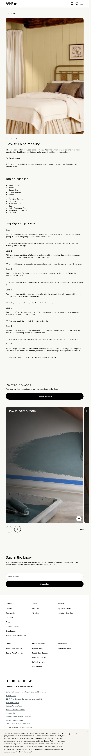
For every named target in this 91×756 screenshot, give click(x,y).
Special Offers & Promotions (16, 635)
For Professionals (64, 648)
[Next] (17, 529)
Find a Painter (37, 666)
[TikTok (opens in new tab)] (30, 681)
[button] (76, 734)
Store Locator (11, 631)
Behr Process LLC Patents (15, 709)
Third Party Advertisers (14, 720)
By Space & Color (64, 608)
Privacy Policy (49, 564)
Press (8, 622)
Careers (9, 608)
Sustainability (10, 613)
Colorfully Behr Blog (65, 613)
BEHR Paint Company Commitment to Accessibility (24, 699)
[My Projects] (77, 4)
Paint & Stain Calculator (40, 653)
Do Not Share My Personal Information (20, 727)
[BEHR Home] (11, 3)
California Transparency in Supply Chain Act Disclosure (26, 692)
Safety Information (38, 662)
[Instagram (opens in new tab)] (25, 681)
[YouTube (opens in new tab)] (13, 681)
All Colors (35, 608)
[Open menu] (82, 4)
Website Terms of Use (14, 706)
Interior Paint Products (14, 648)
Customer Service (12, 626)
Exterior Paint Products (14, 653)
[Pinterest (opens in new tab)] (19, 681)
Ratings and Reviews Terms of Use (18, 724)
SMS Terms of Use (12, 702)
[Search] (72, 4)
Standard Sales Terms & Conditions (19, 716)
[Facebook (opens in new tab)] (7, 681)
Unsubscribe (10, 713)
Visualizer (35, 613)
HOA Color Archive (39, 657)
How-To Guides (37, 648)
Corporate (9, 617)
